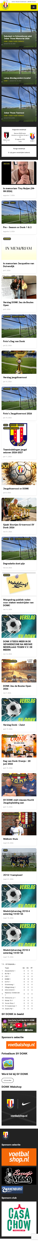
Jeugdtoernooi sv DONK (16, 488)
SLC (12, 539)
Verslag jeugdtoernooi (15, 377)
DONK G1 (6, 500)
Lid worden (7, 1080)
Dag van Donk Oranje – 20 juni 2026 (16, 762)
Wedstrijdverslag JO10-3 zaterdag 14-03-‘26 (16, 951)
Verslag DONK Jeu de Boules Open (18, 304)
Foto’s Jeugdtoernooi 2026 (17, 413)
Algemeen (7, 239)
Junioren (13, 353)
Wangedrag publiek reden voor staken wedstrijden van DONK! (18, 602)
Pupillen (20, 353)
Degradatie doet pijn (14, 563)
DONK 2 (13, 203)
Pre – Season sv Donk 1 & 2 (17, 227)
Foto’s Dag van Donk (14, 341)
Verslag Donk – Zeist (14, 724)
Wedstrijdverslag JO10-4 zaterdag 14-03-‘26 (16, 912)
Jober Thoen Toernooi (16, 41)
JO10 (5, 886)
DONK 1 (6, 41)
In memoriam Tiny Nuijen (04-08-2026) (19, 190)
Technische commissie (11, 428)
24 (6, 964)
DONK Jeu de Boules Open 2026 (17, 687)
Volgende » (11, 964)
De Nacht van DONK (18, 316)
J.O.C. (5, 353)
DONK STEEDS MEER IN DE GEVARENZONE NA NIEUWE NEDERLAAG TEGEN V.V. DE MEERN (17, 645)
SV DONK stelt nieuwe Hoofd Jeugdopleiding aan (18, 801)
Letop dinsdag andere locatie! (17, 78)
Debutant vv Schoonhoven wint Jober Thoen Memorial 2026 (18, 37)
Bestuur (6, 164)
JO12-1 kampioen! (13, 874)
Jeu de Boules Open (10, 278)
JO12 (5, 850)
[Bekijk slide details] (21, 1048)
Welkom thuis (10, 838)
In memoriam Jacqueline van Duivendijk (18, 265)
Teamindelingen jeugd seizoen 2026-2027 (15, 451)
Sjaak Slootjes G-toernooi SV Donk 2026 (18, 526)
